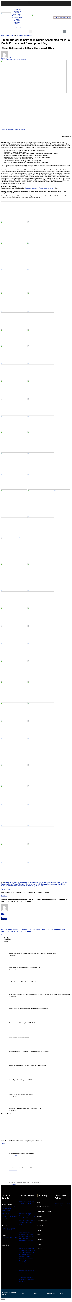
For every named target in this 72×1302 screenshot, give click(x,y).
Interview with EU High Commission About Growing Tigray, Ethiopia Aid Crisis (28, 1008)
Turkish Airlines (39, 886)
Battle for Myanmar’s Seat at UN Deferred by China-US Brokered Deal (26, 1204)
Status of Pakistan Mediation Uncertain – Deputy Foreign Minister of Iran (27, 1065)
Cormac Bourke (41, 882)
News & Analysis (22, 59)
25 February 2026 (13, 1155)
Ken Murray (33, 884)
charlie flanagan (32, 882)
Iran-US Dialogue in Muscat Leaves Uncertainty (21, 1094)
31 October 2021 (4, 58)
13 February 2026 (13, 1170)
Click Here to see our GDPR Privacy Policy (62, 1204)
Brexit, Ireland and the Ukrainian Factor (19, 1037)
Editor (10, 57)
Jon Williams (26, 884)
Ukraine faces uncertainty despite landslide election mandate (25, 1022)
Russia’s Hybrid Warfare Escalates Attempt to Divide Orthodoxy (25, 1108)
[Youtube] (56, 3)
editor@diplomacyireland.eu (9, 1237)
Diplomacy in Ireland (54, 882)
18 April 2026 (4, 1143)
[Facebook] (4, 1249)
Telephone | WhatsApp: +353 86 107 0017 (8, 1228)
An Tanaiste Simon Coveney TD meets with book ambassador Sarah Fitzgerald (29, 1051)
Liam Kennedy (48, 884)
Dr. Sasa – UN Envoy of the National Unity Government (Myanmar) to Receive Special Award (32, 953)
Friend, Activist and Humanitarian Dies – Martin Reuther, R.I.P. (24, 967)
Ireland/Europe (10, 35)
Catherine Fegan (22, 882)
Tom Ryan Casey (30, 886)
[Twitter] (51, 3)
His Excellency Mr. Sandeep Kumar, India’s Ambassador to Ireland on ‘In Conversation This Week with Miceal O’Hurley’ (39, 994)
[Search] (68, 31)
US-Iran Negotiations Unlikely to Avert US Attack (21, 1080)
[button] (29, 2)
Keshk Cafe (40, 884)
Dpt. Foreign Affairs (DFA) (24, 35)
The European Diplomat (18, 886)
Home (2, 35)
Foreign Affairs (17, 884)
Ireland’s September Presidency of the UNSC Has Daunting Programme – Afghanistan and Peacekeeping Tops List (26, 1236)
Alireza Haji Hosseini (10, 882)
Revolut (8, 886)
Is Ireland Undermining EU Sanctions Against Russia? (22, 981)
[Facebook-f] (46, 3)
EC (62, 882)
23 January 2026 (12, 1184)
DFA (47, 882)
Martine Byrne (57, 884)
